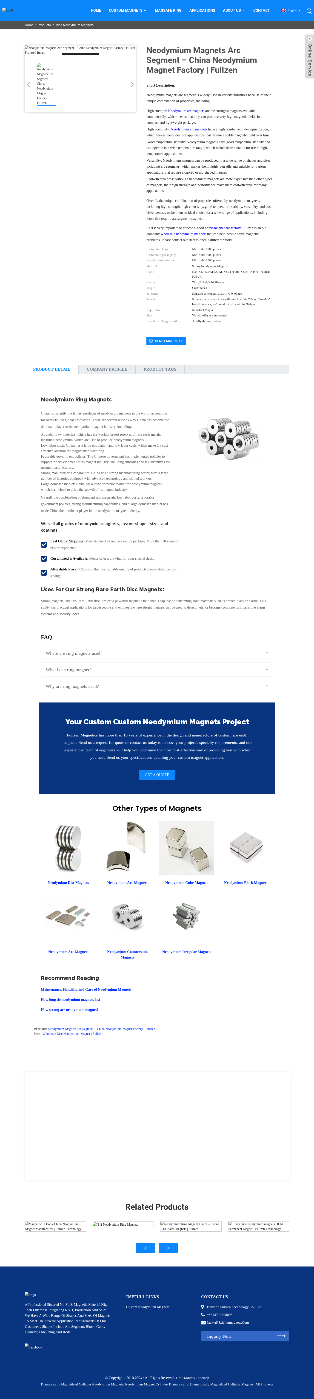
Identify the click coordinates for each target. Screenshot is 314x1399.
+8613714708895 (220, 1315)
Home (96, 10)
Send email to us (169, 341)
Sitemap (203, 1378)
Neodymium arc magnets (186, 111)
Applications (202, 10)
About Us (232, 10)
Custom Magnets (126, 10)
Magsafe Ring (168, 10)
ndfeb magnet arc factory (223, 228)
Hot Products (185, 1378)
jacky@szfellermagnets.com (228, 1322)
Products (44, 25)
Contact (261, 10)
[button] (131, 84)
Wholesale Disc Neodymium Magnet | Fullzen (72, 1033)
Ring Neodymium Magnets (75, 25)
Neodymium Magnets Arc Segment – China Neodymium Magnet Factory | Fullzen (101, 1029)
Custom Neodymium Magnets (147, 1307)
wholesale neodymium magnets (183, 234)
